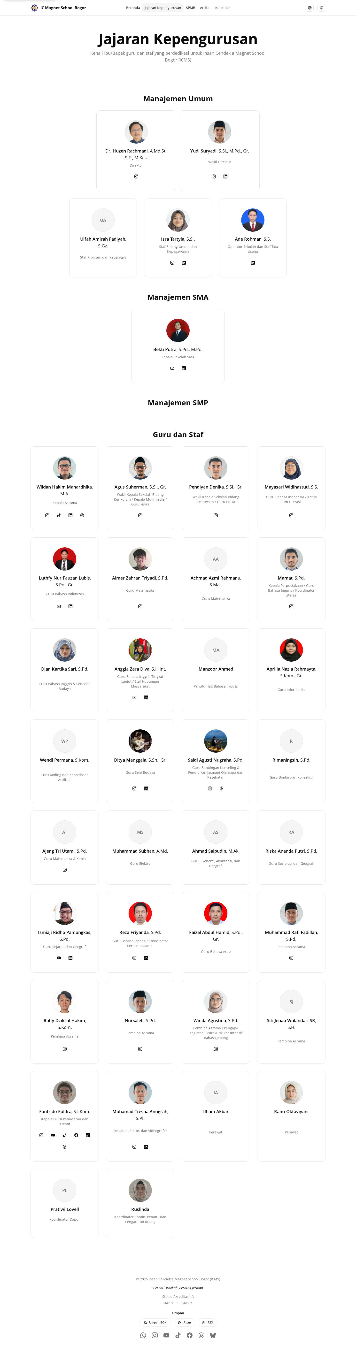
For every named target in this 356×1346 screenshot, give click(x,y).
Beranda (133, 7)
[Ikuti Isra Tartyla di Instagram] (172, 263)
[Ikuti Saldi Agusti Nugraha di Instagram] (210, 788)
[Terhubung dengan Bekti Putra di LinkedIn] (184, 368)
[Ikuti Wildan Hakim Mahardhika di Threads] (82, 515)
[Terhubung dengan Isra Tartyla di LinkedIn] (184, 263)
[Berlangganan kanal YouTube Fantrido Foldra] (53, 1135)
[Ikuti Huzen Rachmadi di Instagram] (136, 176)
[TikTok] (178, 1335)
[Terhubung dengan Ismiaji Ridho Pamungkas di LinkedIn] (70, 958)
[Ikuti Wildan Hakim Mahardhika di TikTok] (59, 515)
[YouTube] (166, 1335)
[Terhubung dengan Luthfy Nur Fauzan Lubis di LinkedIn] (70, 606)
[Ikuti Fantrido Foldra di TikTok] (65, 1135)
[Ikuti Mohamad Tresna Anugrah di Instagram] (134, 1147)
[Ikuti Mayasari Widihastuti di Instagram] (291, 515)
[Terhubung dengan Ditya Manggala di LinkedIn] (146, 788)
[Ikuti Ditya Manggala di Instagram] (134, 788)
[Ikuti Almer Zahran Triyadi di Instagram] (140, 606)
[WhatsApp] (143, 1335)
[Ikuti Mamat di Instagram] (291, 606)
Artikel (205, 7)
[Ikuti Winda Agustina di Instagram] (216, 1049)
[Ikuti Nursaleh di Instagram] (140, 1049)
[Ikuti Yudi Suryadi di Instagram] (214, 176)
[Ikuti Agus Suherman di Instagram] (140, 515)
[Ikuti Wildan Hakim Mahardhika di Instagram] (47, 515)
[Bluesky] (213, 1335)
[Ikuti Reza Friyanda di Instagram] (134, 958)
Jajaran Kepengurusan (163, 7)
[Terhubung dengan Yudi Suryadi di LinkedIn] (225, 176)
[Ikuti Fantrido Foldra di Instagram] (41, 1135)
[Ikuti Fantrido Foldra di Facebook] (76, 1135)
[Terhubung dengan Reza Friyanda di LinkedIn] (146, 958)
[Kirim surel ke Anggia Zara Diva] (134, 697)
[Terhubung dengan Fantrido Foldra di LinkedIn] (88, 1135)
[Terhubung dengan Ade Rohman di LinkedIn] (253, 263)
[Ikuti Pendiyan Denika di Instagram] (216, 515)
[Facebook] (190, 1335)
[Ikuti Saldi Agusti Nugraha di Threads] (221, 788)
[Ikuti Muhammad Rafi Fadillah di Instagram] (291, 958)
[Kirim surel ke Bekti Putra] (172, 368)
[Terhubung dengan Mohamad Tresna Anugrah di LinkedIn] (146, 1147)
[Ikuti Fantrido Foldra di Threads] (65, 1147)
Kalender (222, 7)
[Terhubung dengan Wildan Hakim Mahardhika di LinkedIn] (70, 515)
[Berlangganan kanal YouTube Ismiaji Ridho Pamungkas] (59, 958)
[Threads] (201, 1335)
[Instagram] (155, 1335)
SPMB (190, 7)
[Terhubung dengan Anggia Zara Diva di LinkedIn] (146, 697)
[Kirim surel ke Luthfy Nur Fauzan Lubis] (59, 606)
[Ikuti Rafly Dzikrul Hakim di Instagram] (65, 1049)
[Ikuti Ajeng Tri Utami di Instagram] (65, 870)
